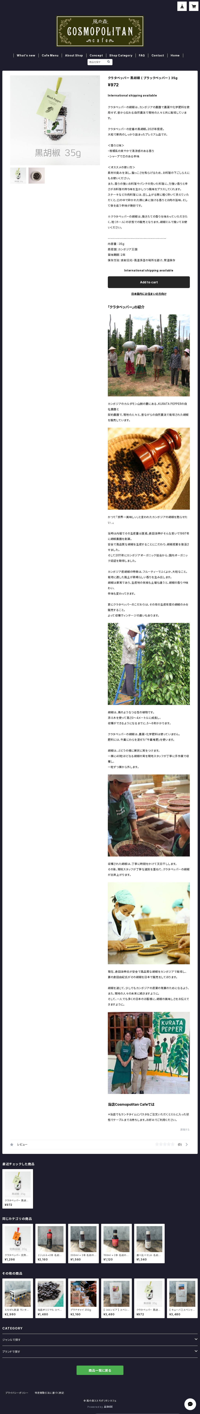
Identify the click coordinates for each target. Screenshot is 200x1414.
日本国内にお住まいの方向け (148, 293)
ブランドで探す (11, 1351)
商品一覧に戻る (100, 1370)
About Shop (74, 55)
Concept (96, 55)
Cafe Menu (50, 55)
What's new (26, 55)
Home (175, 55)
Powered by (96, 1406)
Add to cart (149, 282)
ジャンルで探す (11, 1339)
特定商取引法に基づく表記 (49, 1392)
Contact (158, 55)
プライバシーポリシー (17, 1392)
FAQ (142, 55)
